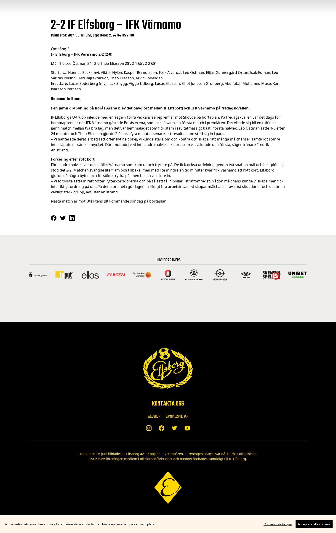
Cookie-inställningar (278, 524)
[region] (168, 524)
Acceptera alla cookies (314, 524)
